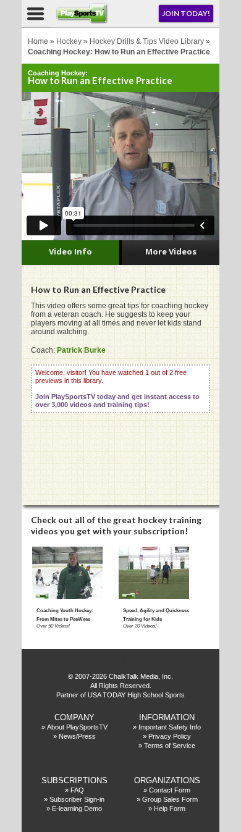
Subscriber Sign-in (76, 799)
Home (38, 41)
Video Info (70, 251)
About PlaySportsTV (77, 727)
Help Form (169, 808)
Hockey (69, 41)
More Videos (171, 251)
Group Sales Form (170, 799)
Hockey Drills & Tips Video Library (147, 41)
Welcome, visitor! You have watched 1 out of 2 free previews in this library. (117, 388)
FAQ (77, 790)
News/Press (77, 736)
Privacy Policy (169, 736)
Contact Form (169, 790)
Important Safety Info (169, 727)
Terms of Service (169, 745)
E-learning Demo (77, 808)
